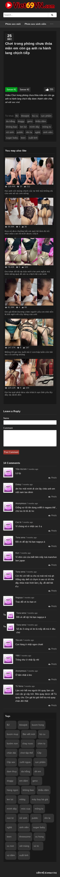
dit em (37, 771)
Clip (39, 752)
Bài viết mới (29, 734)
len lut (23, 126)
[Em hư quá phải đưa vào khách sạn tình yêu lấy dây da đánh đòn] (29, 372)
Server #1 (11, 89)
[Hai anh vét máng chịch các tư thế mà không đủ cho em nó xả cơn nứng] (29, 171)
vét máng (24, 846)
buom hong (38, 724)
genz (29, 121)
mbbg (22, 799)
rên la (29, 132)
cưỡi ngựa (25, 762)
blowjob (25, 115)
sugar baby (12, 137)
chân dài (11, 752)
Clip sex (11, 762)
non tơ (10, 818)
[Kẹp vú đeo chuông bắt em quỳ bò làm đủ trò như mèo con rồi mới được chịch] (29, 211)
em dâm (23, 780)
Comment (8, 428)
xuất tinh (33, 137)
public (20, 132)
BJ (17, 115)
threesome (25, 836)
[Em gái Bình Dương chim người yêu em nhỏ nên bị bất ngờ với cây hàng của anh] (29, 292)
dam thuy (12, 771)
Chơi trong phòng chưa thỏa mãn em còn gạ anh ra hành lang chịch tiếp (28, 48)
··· (52, 24)
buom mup (12, 734)
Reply (54, 478)
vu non (10, 846)
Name (6, 418)
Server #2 (24, 89)
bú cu (35, 115)
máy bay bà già (40, 799)
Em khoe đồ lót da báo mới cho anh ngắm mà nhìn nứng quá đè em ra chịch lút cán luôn (27, 272)
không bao (11, 126)
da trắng (10, 121)
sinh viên (47, 132)
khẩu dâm (41, 121)
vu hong (39, 836)
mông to (46, 126)
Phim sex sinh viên (35, 24)
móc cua (25, 808)
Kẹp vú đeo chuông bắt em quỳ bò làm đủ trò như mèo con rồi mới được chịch (27, 232)
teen (23, 137)
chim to (41, 743)
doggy (21, 121)
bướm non (12, 743)
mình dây (34, 126)
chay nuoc (27, 743)
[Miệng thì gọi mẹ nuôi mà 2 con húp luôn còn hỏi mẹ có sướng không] (29, 332)
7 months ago (32, 469)
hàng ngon (12, 790)
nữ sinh (10, 132)
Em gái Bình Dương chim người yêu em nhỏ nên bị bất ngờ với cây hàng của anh (29, 313)
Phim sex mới (13, 24)
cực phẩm (46, 115)
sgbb (37, 132)
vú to (36, 846)
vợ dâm (11, 855)
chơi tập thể (26, 752)
